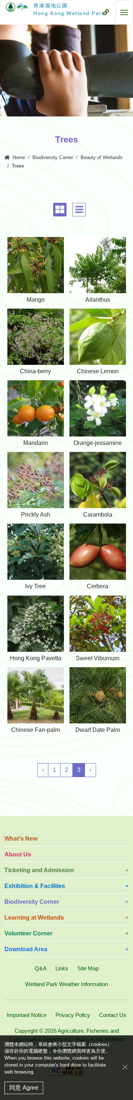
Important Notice (27, 1015)
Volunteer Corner (28, 933)
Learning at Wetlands (34, 917)
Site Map (88, 968)
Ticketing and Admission (39, 870)
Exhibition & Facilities (34, 886)
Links (61, 968)
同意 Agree (23, 1088)
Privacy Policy (72, 1015)
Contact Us (112, 1015)
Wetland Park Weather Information (66, 984)
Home (19, 157)
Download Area (25, 949)
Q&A (41, 968)
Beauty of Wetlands (102, 157)
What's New (20, 838)
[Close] (125, 1067)
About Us (17, 854)
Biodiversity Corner (53, 157)
